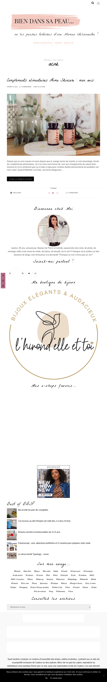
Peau (35, 583)
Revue (64, 583)
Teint (68, 587)
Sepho (13, 587)
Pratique (55, 583)
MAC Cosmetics (18, 579)
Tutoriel (76, 587)
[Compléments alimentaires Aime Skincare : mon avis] (53, 125)
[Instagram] (23, 273)
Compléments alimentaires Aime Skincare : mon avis (50, 81)
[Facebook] (10, 273)
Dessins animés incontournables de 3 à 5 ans (39, 532)
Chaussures (75, 571)
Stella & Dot (57, 587)
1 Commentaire (26, 87)
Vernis (86, 587)
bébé (56, 571)
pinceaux (44, 583)
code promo (18, 575)
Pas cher (25, 583)
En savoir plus (56, 678)
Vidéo (94, 587)
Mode (94, 579)
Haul (55, 575)
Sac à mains (91, 583)
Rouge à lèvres (76, 583)
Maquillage (73, 579)
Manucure (61, 579)
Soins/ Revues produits (40, 587)
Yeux (71, 591)
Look (74, 575)
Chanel (64, 571)
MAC (92, 575)
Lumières (83, 575)
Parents (15, 583)
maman (50, 579)
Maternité (84, 579)
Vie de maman (40, 591)
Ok (46, 678)
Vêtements (61, 591)
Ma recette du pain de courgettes (33, 510)
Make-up (40, 579)
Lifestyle (64, 575)
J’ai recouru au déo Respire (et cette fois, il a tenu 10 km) (44, 521)
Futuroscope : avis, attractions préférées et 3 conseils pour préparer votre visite (54, 543)
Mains (30, 579)
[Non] (103, 675)
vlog (51, 591)
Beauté (17, 571)
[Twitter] (16, 273)
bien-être (27, 571)
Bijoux (37, 571)
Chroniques (88, 571)
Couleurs (30, 575)
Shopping (23, 587)
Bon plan (47, 571)
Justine (18, 193)
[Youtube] (29, 273)
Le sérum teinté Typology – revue (33, 554)
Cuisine (40, 575)
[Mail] (35, 273)
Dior (48, 575)
